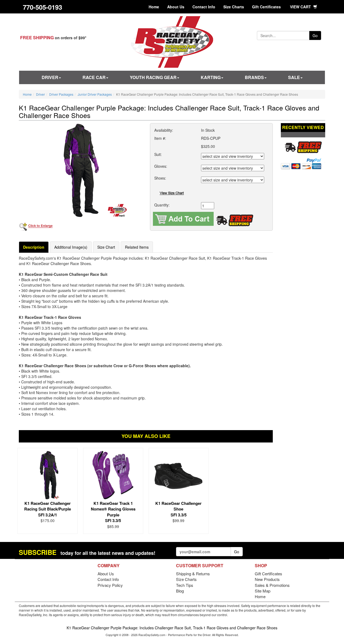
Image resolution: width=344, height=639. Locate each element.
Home (154, 6)
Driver (50, 77)
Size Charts (233, 6)
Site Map (262, 591)
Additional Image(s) (70, 247)
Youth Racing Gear (153, 77)
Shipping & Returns (193, 573)
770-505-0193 (42, 7)
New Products (267, 579)
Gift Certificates (266, 6)
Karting (211, 77)
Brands (254, 77)
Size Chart (106, 247)
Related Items (137, 247)
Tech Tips (184, 585)
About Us (175, 6)
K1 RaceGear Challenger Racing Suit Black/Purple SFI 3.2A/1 (47, 509)
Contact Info (203, 6)
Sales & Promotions (272, 585)
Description (33, 247)
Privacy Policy (110, 585)
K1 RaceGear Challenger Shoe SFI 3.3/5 (178, 509)
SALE (294, 77)
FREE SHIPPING (37, 37)
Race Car (94, 77)
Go (315, 35)
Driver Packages (61, 94)
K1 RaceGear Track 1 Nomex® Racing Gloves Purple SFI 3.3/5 (113, 511)
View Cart (301, 6)
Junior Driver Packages (95, 94)
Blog (180, 591)
